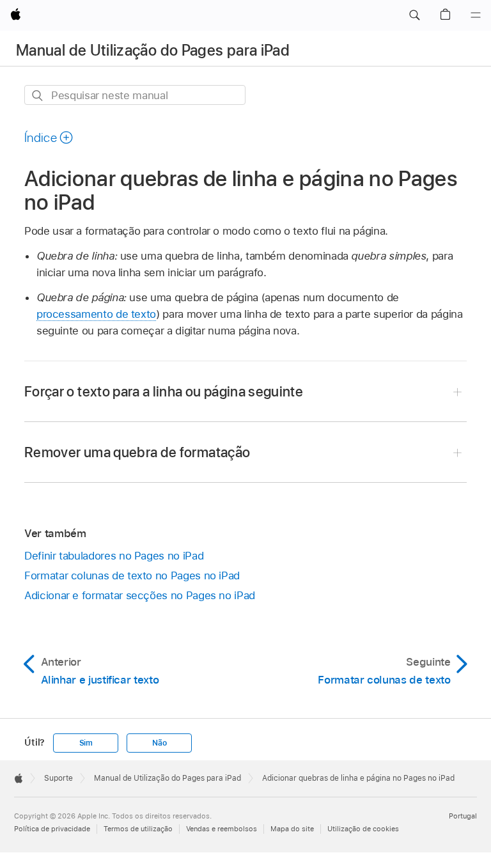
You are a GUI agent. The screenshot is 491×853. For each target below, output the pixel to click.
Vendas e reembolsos (221, 828)
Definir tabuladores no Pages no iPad (113, 555)
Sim (86, 743)
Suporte (58, 778)
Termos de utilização (138, 828)
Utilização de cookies (363, 828)
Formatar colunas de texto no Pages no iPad (132, 575)
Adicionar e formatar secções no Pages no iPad (139, 595)
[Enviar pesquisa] (38, 95)
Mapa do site (292, 828)
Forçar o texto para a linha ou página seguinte (163, 391)
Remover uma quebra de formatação (137, 452)
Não (159, 743)
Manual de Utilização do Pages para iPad (153, 50)
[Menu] (475, 15)
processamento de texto (96, 314)
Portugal (463, 815)
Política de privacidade (52, 828)
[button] (414, 15)
